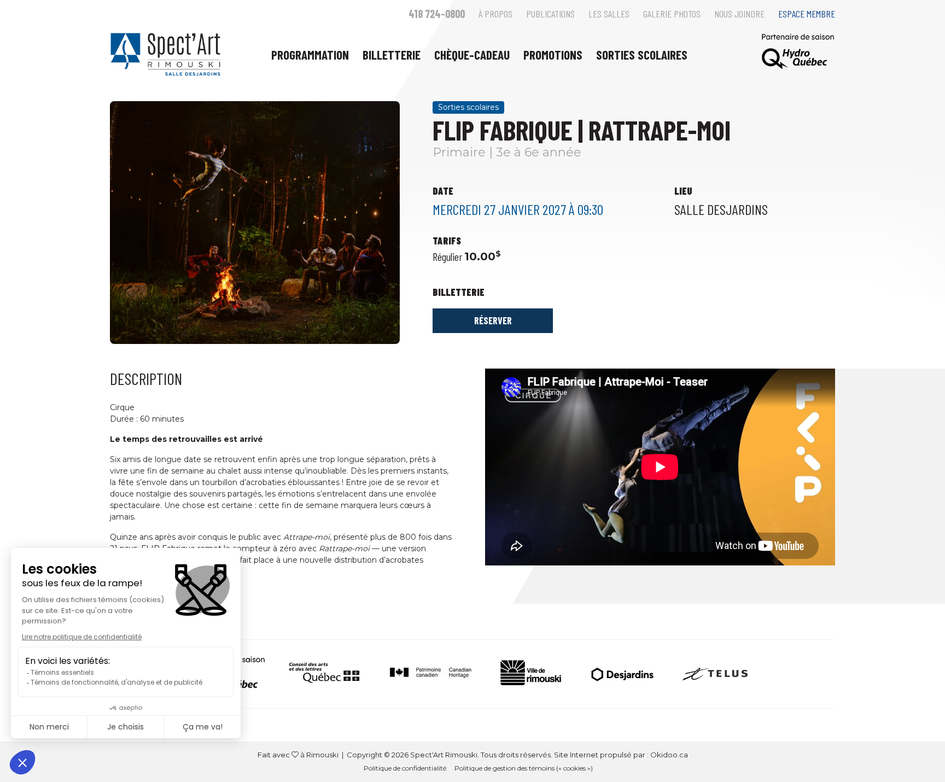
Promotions (552, 54)
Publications (550, 14)
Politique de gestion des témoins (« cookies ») (523, 768)
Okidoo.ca (669, 754)
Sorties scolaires (641, 54)
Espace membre (806, 14)
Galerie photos (672, 14)
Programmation (310, 54)
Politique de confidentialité (405, 768)
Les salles (608, 14)
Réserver (493, 320)
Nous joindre (739, 14)
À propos (495, 14)
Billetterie (392, 54)
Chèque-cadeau (472, 54)
